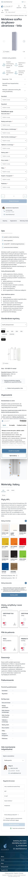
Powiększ (7, 51)
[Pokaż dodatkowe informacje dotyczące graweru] (16, 578)
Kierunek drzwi (6, 114)
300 (3, 331)
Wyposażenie (13, 221)
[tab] (19, 463)
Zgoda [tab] (4, 425)
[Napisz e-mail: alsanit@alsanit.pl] (14, 214)
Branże (2, 860)
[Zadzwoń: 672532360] (14, 211)
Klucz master (5, 160)
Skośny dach (5, 152)
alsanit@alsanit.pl (8, 2)
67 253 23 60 (22, 846)
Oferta (2, 856)
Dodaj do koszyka (14, 201)
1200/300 (11, 334)
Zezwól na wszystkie (14, 450)
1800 (3, 339)
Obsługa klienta (4, 866)
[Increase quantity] (25, 196)
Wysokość (4, 104)
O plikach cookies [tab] (21, 425)
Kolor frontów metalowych (9, 137)
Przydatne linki (4, 870)
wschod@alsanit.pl (15, 773)
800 (17, 331)
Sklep (2, 863)
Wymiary (5, 221)
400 (8, 331)
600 (12, 331)
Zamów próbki (14, 595)
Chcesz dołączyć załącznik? (10, 815)
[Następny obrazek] (24, 41)
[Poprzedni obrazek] (4, 41)
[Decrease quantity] (2, 196)
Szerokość (4, 96)
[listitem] (5, 530)
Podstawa (4, 183)
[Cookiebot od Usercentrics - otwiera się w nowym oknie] (20, 421)
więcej (17, 820)
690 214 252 (14, 768)
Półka (3, 168)
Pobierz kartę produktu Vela (15, 388)
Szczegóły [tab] (12, 425)
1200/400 (4, 334)
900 (21, 331)
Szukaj (6, 10)
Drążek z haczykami (7, 176)
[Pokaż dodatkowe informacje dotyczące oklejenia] (16, 576)
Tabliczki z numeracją (7, 145)
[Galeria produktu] (14, 41)
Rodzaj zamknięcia (7, 121)
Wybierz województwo (8, 756)
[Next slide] (24, 619)
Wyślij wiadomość (14, 824)
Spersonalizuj (13, 455)
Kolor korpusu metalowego (9, 129)
